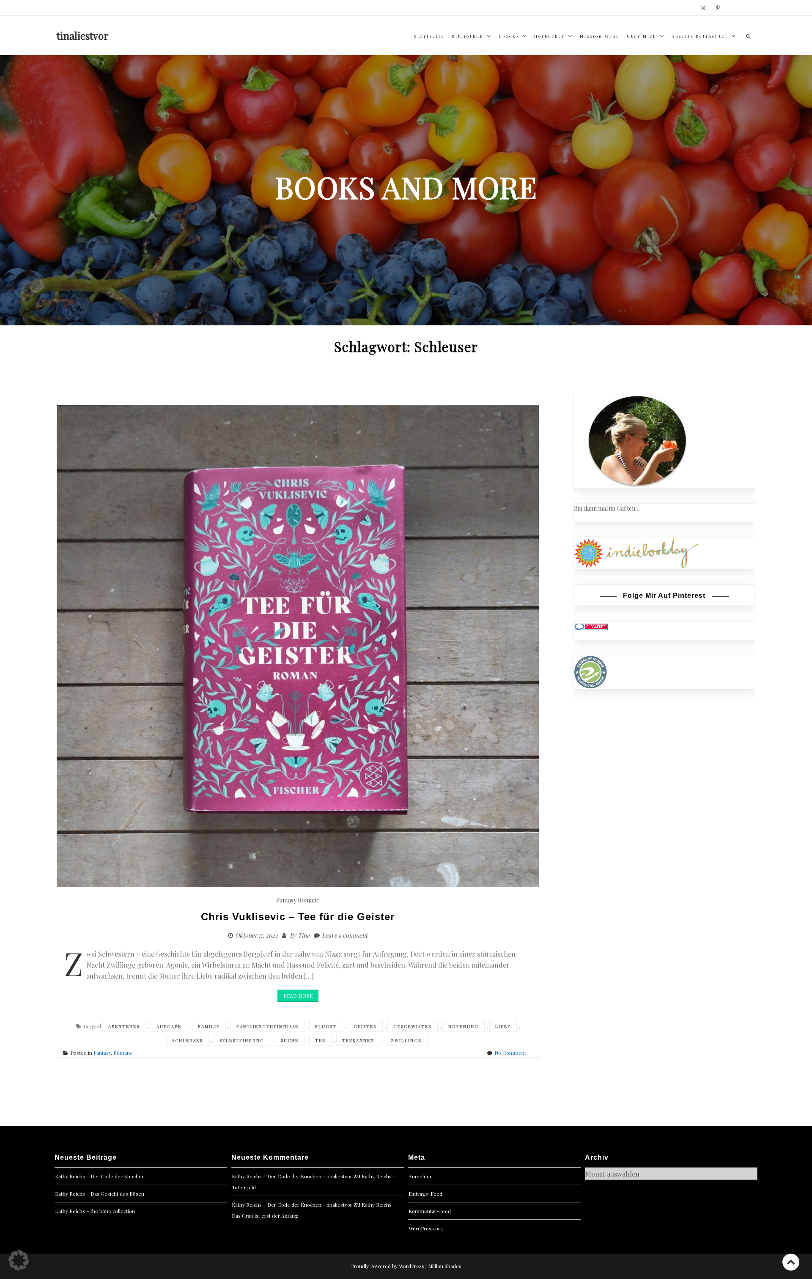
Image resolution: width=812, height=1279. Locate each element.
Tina (304, 935)
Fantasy (286, 900)
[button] (18, 1260)
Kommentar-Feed (430, 1210)
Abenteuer (124, 1026)
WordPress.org (426, 1228)
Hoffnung (463, 1026)
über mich (642, 36)
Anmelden (421, 1176)
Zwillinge (406, 1040)
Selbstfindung (241, 1040)
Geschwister (412, 1026)
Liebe (503, 1026)
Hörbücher (549, 36)
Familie (209, 1026)
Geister (365, 1026)
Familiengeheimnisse (267, 1026)
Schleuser (187, 1040)
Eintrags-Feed (425, 1193)
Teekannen (358, 1040)
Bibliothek (468, 36)
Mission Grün (600, 36)
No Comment (510, 1052)
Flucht (326, 1026)
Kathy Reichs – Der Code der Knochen (100, 1176)
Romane (308, 900)
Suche (290, 1040)
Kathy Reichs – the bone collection (95, 1210)
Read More (298, 995)
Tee (320, 1040)
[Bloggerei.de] (591, 626)
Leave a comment (345, 935)
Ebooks (509, 36)
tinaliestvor (83, 35)
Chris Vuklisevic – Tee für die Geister (298, 916)
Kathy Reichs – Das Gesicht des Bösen (99, 1193)
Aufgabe (168, 1026)
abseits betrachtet (700, 36)
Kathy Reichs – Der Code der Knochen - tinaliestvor (292, 1176)
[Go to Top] (791, 1261)
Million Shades (444, 1265)
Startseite (429, 36)
